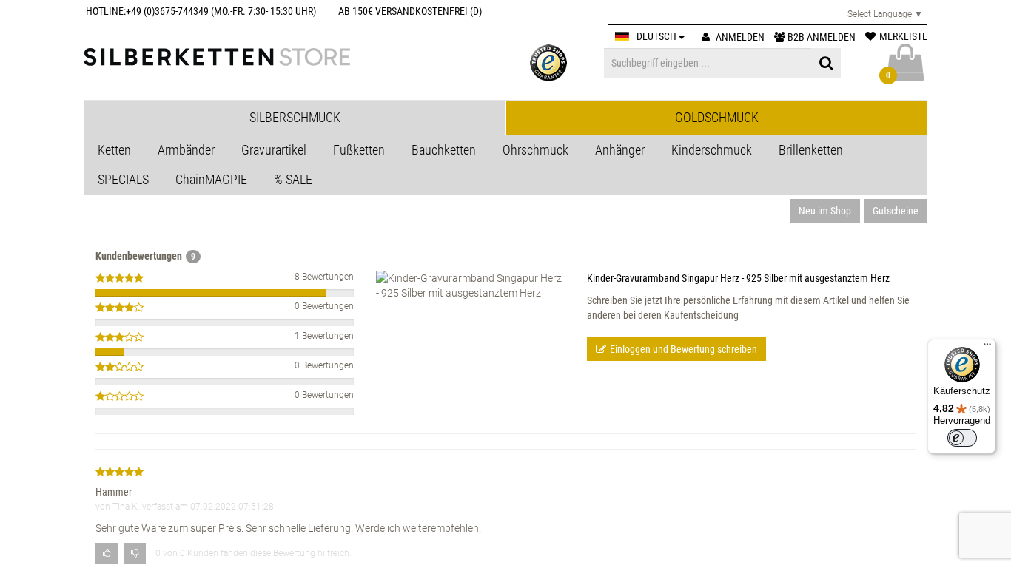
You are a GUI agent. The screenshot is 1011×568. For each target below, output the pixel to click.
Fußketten (359, 150)
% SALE (293, 179)
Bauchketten (444, 150)
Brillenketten (811, 150)
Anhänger (620, 150)
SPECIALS (123, 179)
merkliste (903, 36)
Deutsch (658, 36)
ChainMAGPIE (211, 179)
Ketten (114, 150)
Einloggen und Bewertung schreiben (683, 349)
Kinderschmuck (711, 150)
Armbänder (186, 150)
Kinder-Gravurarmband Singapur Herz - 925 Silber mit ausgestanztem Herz (738, 278)
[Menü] (987, 347)
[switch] (962, 438)
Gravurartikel (273, 150)
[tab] (295, 118)
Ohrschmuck (535, 150)
